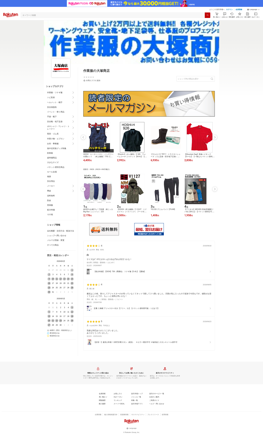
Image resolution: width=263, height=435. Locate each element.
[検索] (207, 15)
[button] (253, 9)
